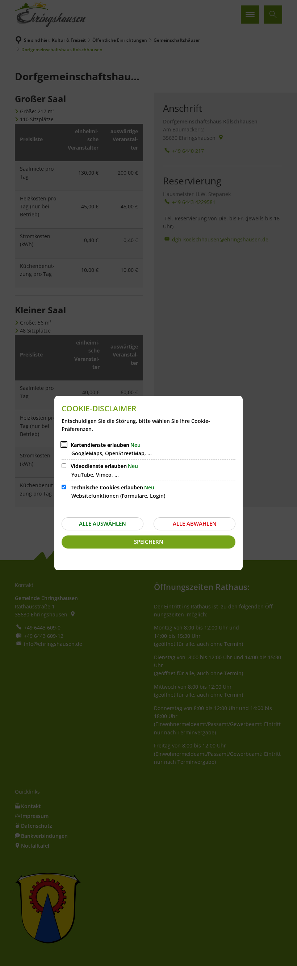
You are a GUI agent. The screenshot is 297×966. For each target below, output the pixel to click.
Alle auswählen (102, 523)
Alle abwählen (195, 523)
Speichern (148, 541)
